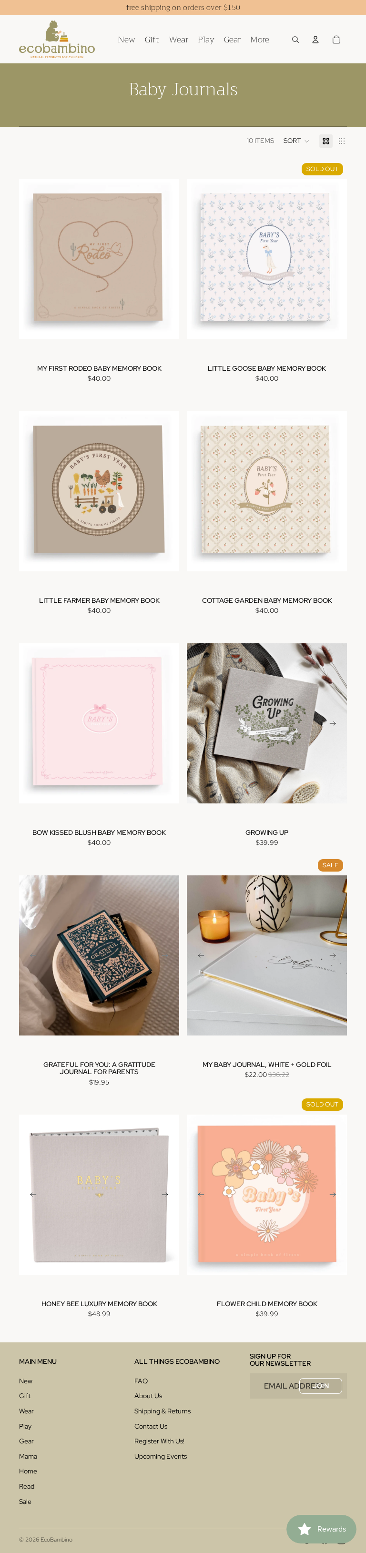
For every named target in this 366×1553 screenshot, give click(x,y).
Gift (24, 1395)
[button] (297, 141)
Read (26, 1486)
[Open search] (295, 39)
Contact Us (150, 1426)
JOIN (321, 1385)
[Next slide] (332, 723)
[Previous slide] (201, 723)
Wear (26, 1411)
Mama (28, 1456)
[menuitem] (259, 39)
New (25, 1381)
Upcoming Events (160, 1456)
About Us (148, 1395)
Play (25, 1426)
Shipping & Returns (162, 1411)
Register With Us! (159, 1441)
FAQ (141, 1381)
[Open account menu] (315, 39)
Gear (26, 1441)
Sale (25, 1501)
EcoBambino (56, 1539)
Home (28, 1471)
